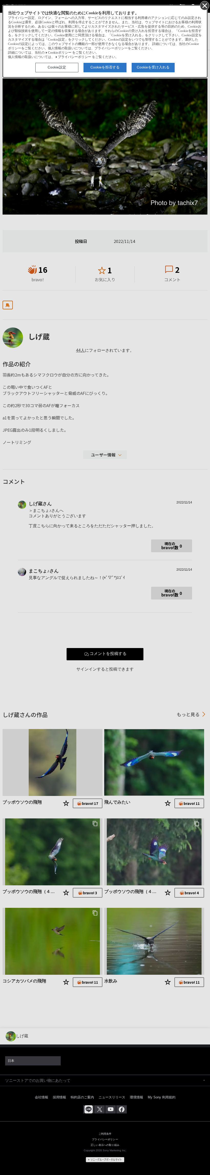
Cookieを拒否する (105, 67)
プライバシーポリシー (74, 57)
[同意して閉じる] (204, 5)
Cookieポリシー (59, 52)
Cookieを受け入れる (153, 67)
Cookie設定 (57, 67)
